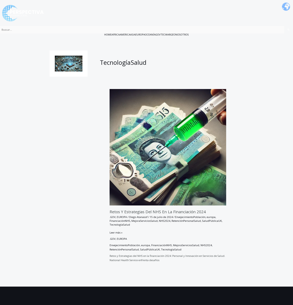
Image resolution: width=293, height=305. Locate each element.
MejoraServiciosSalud (144, 221)
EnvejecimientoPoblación (190, 217)
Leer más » (116, 232)
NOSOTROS (182, 34)
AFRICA (116, 34)
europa (211, 217)
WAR (167, 34)
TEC (163, 34)
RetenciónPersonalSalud (186, 221)
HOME (108, 34)
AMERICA (125, 34)
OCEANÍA (150, 34)
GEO (172, 34)
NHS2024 (164, 221)
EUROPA (140, 34)
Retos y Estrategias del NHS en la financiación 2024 (158, 211)
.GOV (113, 217)
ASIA (132, 34)
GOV (158, 34)
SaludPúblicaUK (212, 221)
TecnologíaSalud (120, 224)
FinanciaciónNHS (120, 221)
